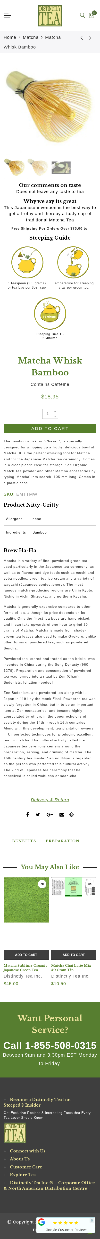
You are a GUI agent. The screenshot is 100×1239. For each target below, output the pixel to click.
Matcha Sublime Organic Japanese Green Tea (25, 968)
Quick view (42, 884)
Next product (90, 37)
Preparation (63, 841)
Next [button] (81, 112)
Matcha (31, 37)
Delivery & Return (50, 799)
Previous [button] (12, 112)
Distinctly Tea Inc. (23, 976)
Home (10, 37)
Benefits (24, 841)
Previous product (78, 37)
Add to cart (26, 955)
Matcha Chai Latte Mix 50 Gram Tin (71, 968)
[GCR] (41, 1222)
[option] (50, 109)
